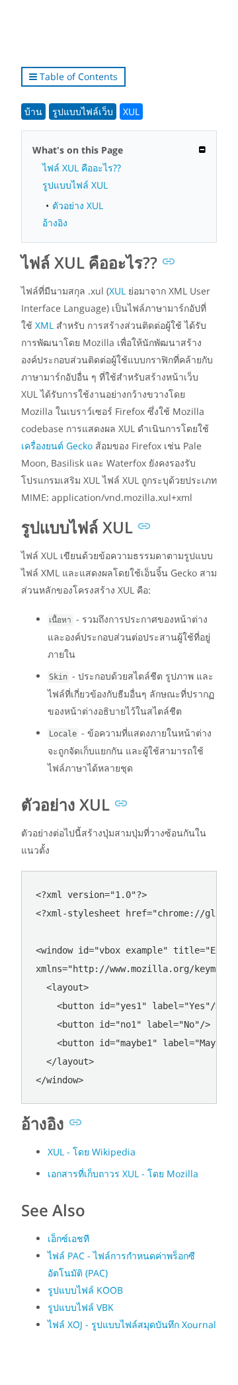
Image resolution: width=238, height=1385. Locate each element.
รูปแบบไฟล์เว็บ (82, 111)
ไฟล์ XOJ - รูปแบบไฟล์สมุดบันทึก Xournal (132, 1324)
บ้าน (33, 111)
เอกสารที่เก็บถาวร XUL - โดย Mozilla (123, 1173)
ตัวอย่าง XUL (77, 205)
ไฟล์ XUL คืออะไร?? (81, 167)
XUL (131, 111)
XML (44, 325)
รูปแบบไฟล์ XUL (75, 185)
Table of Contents (77, 76)
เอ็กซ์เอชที (68, 1238)
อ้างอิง (54, 222)
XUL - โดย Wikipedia (92, 1151)
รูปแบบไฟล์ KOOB (85, 1290)
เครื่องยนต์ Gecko (57, 445)
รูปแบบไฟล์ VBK (81, 1307)
